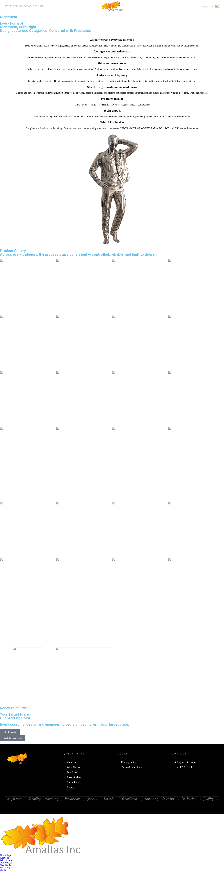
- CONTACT (178, 754)
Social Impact (6, 867)
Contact (3, 870)
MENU (208, 6)
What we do (6, 860)
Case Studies (6, 865)
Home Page (5, 855)
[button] (112, 860)
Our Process (6, 862)
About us (4, 858)
